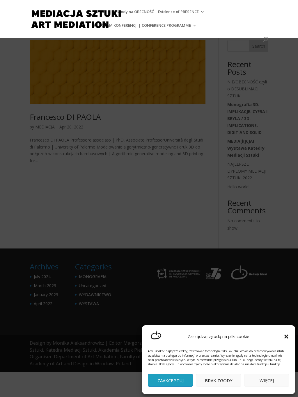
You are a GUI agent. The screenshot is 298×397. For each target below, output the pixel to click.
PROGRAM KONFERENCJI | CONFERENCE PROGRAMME (142, 25)
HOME (99, 12)
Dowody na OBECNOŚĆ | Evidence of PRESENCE (156, 12)
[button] (286, 336)
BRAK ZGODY (219, 380)
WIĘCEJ (267, 380)
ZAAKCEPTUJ (170, 380)
